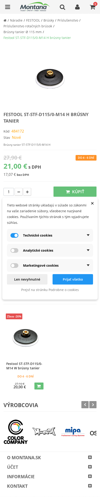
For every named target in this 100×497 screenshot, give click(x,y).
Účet (12, 467)
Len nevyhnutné (27, 279)
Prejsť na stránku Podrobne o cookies (50, 290)
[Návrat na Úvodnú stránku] (5, 20)
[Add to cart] (38, 386)
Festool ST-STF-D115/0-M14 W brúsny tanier (24, 365)
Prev (85, 404)
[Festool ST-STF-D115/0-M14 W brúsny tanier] (25, 338)
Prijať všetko (73, 279)
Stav (6, 137)
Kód (6, 131)
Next (93, 404)
